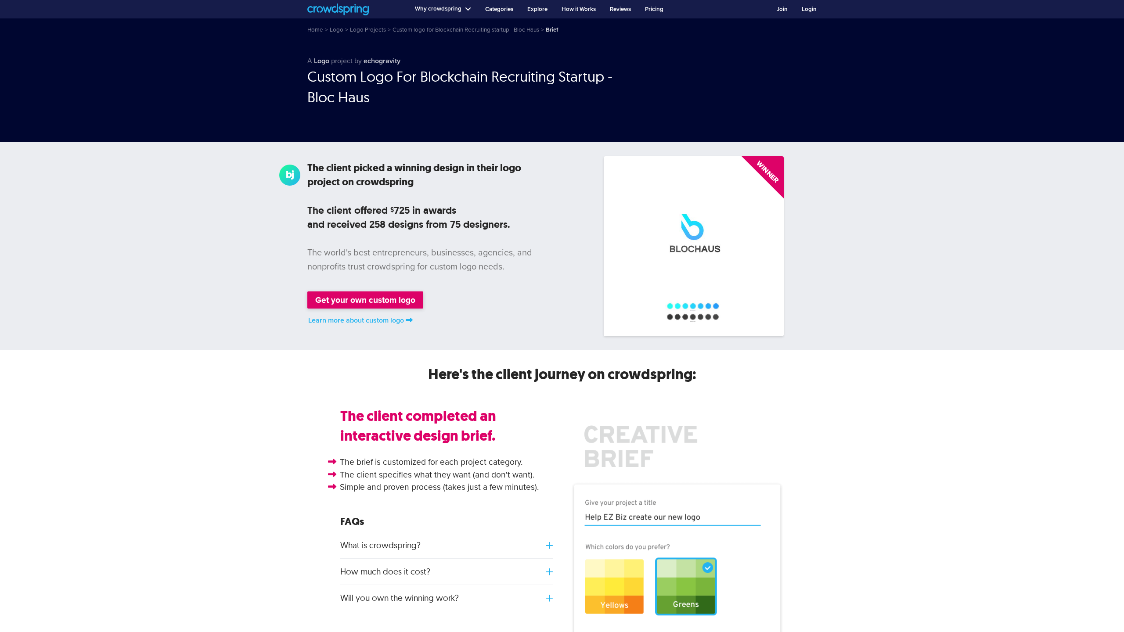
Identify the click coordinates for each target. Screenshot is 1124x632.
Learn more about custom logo (356, 320)
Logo (321, 61)
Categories (499, 9)
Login (809, 9)
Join (782, 9)
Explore (537, 9)
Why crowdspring (438, 8)
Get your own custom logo (365, 300)
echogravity (382, 61)
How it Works (579, 9)
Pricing (654, 9)
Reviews (620, 9)
